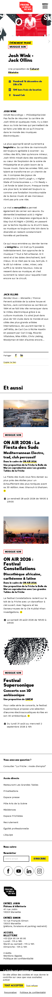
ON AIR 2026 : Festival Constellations (19, 564)
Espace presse (11, 797)
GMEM (29, 699)
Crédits (7, 953)
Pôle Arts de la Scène (15, 803)
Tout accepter (13, 985)
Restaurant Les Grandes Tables (20, 784)
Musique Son (18, 47)
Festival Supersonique (18, 683)
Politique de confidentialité (18, 958)
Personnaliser (10, 992)
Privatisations (10, 791)
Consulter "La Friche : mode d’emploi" (24, 766)
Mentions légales (12, 955)
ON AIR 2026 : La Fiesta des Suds (21, 445)
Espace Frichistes (13, 816)
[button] (45, 7)
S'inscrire (40, 858)
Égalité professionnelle (16, 828)
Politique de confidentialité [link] (33, 992)
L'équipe (8, 834)
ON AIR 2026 (30, 461)
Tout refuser (32, 985)
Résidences (9, 809)
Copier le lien (9, 362)
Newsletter (9, 853)
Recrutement (10, 822)
